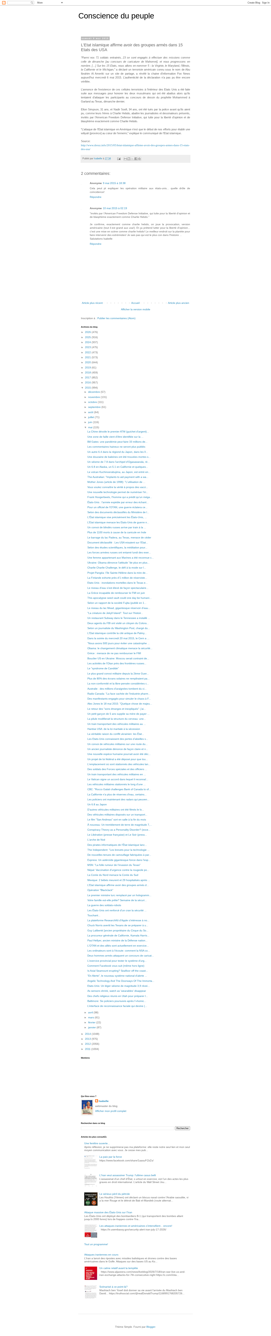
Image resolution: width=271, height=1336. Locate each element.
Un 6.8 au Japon (97, 804)
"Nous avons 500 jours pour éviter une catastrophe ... (118, 643)
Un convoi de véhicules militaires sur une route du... (117, 744)
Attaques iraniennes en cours (101, 1254)
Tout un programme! (96, 1244)
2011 (88, 1048)
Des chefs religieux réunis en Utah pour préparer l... (117, 996)
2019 (88, 367)
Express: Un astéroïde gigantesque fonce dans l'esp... (118, 859)
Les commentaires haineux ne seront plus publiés (116, 446)
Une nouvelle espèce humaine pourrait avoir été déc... (119, 754)
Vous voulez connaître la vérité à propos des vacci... (117, 487)
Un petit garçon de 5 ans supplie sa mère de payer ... (118, 713)
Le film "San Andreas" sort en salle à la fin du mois (116, 819)
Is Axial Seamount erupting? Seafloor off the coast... (117, 970)
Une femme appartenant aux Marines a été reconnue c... (120, 557)
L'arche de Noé (96, 839)
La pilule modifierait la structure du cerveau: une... (116, 718)
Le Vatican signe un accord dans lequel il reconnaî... (117, 779)
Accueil (135, 302)
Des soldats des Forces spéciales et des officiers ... (117, 769)
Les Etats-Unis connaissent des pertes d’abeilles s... (117, 738)
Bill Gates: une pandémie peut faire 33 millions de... (117, 441)
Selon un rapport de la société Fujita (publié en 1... (116, 602)
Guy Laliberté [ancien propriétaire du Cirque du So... (117, 930)
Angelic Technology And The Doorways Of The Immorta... (120, 980)
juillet (91, 417)
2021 (88, 357)
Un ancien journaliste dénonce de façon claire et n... (117, 749)
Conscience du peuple (116, 15)
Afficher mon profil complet (110, 1111)
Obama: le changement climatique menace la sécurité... (119, 648)
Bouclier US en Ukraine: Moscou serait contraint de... (118, 658)
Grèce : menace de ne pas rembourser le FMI (114, 653)
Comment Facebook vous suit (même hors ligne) (115, 965)
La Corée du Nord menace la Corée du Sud (112, 874)
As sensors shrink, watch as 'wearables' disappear (116, 990)
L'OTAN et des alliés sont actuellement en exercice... (118, 945)
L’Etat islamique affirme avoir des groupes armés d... (118, 885)
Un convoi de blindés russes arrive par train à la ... (116, 527)
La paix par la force (110, 1156)
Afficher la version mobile (135, 309)
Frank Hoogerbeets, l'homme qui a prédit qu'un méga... (119, 497)
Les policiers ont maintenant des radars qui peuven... (118, 799)
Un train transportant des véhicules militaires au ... (116, 723)
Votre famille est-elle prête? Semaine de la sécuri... (117, 900)
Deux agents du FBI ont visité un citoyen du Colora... (118, 623)
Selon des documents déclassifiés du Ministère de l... (118, 512)
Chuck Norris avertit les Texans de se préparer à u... (117, 925)
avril (91, 1012)
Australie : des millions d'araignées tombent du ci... (117, 688)
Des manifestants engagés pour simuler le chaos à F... (119, 698)
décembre (94, 391)
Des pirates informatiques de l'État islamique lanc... (117, 844)
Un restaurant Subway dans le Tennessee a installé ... (118, 618)
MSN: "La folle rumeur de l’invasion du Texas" (113, 864)
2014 (88, 1033)
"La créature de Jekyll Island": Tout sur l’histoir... (115, 613)
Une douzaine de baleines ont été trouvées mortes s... (119, 456)
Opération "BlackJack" (100, 890)
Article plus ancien (178, 302)
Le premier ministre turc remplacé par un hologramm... (119, 895)
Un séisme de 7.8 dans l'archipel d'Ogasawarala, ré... (118, 461)
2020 (88, 362)
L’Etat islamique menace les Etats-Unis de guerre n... (118, 522)
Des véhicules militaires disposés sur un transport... (117, 814)
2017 (88, 377)
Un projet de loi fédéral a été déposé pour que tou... (117, 759)
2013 (88, 1038)
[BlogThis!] (129, 159)
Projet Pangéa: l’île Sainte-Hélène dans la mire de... (117, 572)
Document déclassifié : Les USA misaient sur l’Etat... (117, 542)
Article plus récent (92, 302)
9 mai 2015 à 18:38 (114, 183)
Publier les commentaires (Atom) (116, 318)
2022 (88, 352)
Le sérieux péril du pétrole (114, 1193)
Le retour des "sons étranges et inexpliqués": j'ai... (116, 708)
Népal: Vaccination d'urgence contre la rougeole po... (118, 869)
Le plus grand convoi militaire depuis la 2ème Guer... (118, 673)
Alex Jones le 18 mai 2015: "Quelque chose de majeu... (119, 703)
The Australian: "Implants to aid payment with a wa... (117, 476)
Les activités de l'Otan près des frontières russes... (116, 663)
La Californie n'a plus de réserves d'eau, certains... (117, 794)
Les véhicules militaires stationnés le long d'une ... (116, 784)
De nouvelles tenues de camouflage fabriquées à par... (119, 854)
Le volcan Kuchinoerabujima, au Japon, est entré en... (118, 471)
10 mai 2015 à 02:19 (115, 208)
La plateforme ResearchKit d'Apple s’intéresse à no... (118, 920)
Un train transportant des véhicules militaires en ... (116, 774)
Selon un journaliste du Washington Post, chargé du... (118, 628)
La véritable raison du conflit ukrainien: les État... (115, 733)
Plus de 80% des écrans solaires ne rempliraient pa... (118, 678)
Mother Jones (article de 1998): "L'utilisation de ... (116, 481)
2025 (88, 337)
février (92, 1022)
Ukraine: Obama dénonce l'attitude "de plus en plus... (118, 562)
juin (90, 422)
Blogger (150, 1326)
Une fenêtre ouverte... (97, 1143)
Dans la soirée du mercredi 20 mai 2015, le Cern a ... (118, 638)
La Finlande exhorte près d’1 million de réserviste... (117, 577)
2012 (88, 1043)
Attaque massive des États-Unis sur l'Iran (108, 1212)
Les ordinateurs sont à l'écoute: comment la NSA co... (118, 950)
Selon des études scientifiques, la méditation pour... (117, 547)
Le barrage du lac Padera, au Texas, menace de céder (119, 537)
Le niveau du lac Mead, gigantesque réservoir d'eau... (118, 608)
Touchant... (93, 915)
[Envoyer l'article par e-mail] (118, 158)
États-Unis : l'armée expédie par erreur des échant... (118, 502)
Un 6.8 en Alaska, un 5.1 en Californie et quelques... (117, 466)
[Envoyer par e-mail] (125, 159)
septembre (94, 407)
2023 (88, 347)
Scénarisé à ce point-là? (113, 1286)
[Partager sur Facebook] (136, 159)
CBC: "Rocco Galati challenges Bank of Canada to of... (119, 789)
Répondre (95, 196)
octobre (93, 402)
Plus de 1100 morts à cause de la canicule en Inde (116, 532)
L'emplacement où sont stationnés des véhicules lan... (118, 764)
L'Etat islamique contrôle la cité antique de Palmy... (117, 633)
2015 (88, 387)
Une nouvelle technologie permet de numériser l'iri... (117, 492)
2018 (88, 372)
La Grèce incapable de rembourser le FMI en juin (116, 592)
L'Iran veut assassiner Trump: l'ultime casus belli (127, 1175)
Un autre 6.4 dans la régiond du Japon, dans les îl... (117, 451)
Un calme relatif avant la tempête (118, 1268)
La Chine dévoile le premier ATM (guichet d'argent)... (118, 431)
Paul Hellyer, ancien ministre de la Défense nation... (117, 940)
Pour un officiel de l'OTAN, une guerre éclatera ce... (117, 507)
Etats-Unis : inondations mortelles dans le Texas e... (117, 582)
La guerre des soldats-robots (104, 905)
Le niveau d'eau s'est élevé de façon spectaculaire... (117, 587)
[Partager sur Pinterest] (139, 159)
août (91, 412)
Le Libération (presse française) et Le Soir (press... (117, 834)
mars (91, 1017)
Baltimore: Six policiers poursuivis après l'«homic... (116, 1001)
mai (90, 427)
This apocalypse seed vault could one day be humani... (119, 597)
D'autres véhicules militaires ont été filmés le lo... (115, 809)
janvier (92, 1027)
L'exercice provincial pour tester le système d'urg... (117, 960)
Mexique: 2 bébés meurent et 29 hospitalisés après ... (118, 880)
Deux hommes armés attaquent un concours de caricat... (120, 955)
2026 (88, 332)
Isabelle (104, 1101)
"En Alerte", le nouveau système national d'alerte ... (117, 975)
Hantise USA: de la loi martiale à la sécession (113, 728)
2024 (88, 342)
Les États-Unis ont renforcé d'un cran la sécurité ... (117, 910)
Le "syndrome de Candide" (103, 668)
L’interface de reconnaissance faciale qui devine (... (117, 1005)
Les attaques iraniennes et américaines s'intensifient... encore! (135, 1225)
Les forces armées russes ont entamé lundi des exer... (119, 552)
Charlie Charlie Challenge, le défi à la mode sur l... (116, 567)
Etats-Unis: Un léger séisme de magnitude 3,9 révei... (118, 985)
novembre (94, 397)
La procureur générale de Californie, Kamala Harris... (118, 935)
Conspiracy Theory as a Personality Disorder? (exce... (118, 829)
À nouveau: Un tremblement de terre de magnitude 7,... (119, 824)
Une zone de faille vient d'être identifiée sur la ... (115, 436)
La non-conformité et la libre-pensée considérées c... (118, 683)
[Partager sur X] (132, 159)
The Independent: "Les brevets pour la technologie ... (118, 849)
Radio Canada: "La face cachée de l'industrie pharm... (118, 693)
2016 (88, 382)
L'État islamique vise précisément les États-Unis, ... (117, 517)
